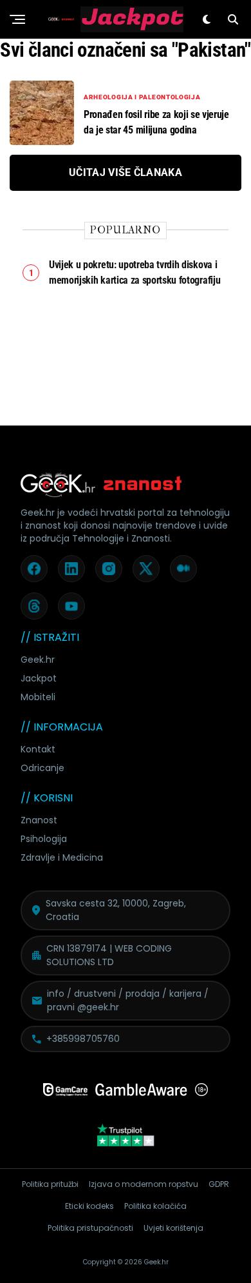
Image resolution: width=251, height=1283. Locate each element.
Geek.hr (38, 659)
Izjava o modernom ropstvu (143, 1184)
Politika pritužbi (50, 1184)
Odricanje (42, 767)
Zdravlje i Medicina (62, 857)
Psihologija (44, 838)
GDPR (219, 1184)
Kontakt (38, 749)
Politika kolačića (155, 1205)
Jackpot (39, 678)
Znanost (39, 820)
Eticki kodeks (89, 1205)
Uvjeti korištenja (173, 1227)
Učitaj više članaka (125, 172)
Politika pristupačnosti (90, 1227)
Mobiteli (38, 696)
